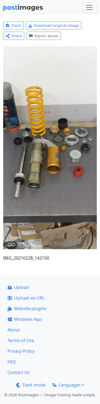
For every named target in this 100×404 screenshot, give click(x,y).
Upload (21, 287)
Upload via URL (29, 298)
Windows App (28, 319)
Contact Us (18, 372)
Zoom (16, 25)
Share (16, 35)
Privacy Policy (21, 351)
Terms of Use (20, 340)
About (13, 330)
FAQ (11, 362)
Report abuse (46, 35)
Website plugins (30, 308)
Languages (70, 385)
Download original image (56, 25)
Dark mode (34, 385)
